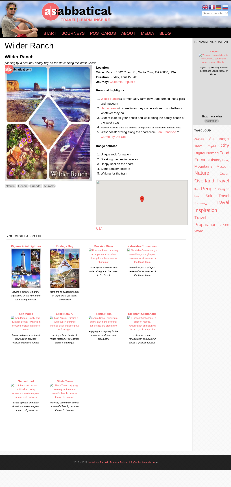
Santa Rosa (104, 313)
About (128, 33)
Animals (49, 186)
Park (197, 189)
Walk (198, 231)
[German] (218, 8)
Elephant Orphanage (142, 313)
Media (147, 33)
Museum (223, 166)
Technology (201, 203)
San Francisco (166, 132)
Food (224, 152)
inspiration (211, 120)
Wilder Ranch (111, 98)
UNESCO (223, 225)
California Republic (122, 81)
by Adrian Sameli (98, 462)
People (208, 188)
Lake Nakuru (64, 313)
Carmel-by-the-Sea (113, 136)
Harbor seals (110, 108)
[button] (142, 199)
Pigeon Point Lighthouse (28, 246)
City (225, 145)
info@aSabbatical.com (143, 462)
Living (225, 160)
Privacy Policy (118, 462)
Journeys (73, 33)
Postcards (103, 33)
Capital (212, 146)
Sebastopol (26, 381)
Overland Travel (211, 181)
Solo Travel (217, 196)
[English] (205, 8)
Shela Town (65, 381)
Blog (165, 33)
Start (49, 33)
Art (211, 139)
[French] (212, 8)
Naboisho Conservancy (143, 246)
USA (99, 228)
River (197, 196)
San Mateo (26, 313)
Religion (223, 189)
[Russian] (225, 8)
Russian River (103, 246)
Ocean (22, 186)
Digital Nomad (206, 153)
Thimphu (213, 51)
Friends (35, 186)
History (215, 160)
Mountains (203, 166)
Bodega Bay (64, 246)
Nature (10, 186)
